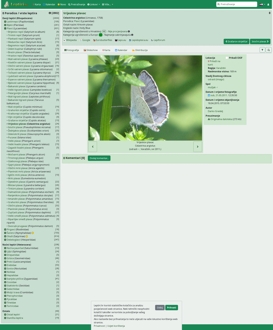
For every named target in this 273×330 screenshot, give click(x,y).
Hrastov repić (15, 55)
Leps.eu (121, 40)
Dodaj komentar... (99, 158)
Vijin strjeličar (15, 117)
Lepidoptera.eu (139, 40)
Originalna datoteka (221, 119)
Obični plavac (15, 205)
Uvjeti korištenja (116, 325)
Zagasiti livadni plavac (19, 147)
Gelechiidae (13, 289)
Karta (37, 4)
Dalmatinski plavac (18, 192)
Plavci (10, 28)
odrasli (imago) (216, 79)
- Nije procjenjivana (115, 31)
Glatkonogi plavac (17, 161)
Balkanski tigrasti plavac (21, 100)
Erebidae (11, 265)
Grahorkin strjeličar (18, 110)
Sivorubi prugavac (18, 226)
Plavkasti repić (16, 38)
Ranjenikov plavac (17, 195)
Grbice (10, 258)
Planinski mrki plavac (19, 171)
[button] (262, 4)
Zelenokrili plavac (17, 134)
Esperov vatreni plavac (20, 79)
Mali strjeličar (15, 106)
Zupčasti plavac (16, 212)
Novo (63, 4)
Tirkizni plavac (15, 188)
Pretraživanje (77, 4)
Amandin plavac (16, 198)
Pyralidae (12, 299)
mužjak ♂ (213, 87)
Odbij (160, 307)
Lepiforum (159, 40)
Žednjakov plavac (17, 130)
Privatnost (99, 325)
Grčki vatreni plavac (18, 69)
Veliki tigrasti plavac (18, 89)
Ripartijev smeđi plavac (20, 219)
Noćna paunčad (15, 248)
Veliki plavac (14, 140)
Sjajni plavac (14, 164)
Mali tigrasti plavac (18, 96)
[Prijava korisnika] (268, 4)
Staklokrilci (13, 285)
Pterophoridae (15, 295)
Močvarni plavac (17, 154)
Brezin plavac (15, 52)
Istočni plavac (15, 127)
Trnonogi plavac (16, 157)
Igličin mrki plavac (17, 175)
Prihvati (171, 307)
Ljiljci (9, 251)
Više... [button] (107, 4)
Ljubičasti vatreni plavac (21, 76)
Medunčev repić (16, 42)
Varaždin (221, 68)
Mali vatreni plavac (18, 59)
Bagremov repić (16, 45)
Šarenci (11, 232)
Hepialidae (12, 275)
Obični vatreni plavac (19, 65)
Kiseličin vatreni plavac (20, 62)
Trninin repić (15, 35)
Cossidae (11, 282)
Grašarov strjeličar (18, 120)
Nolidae (11, 271)
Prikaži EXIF (235, 57)
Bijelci (10, 25)
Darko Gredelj (215, 111)
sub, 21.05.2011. (219, 95)
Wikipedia (71, 40)
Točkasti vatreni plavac (20, 72)
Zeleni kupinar (15, 48)
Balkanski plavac (17, 86)
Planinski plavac (16, 209)
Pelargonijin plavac (18, 93)
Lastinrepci (13, 21)
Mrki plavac (14, 178)
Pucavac (12, 137)
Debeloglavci (14, 239)
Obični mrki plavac (18, 168)
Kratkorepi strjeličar (19, 113)
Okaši (10, 236)
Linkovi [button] (93, 4)
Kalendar (50, 4)
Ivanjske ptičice (15, 278)
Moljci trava (13, 292)
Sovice (10, 268)
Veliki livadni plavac (18, 144)
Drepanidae (13, 254)
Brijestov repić (15, 31)
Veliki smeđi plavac (18, 215)
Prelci (10, 261)
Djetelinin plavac (17, 181)
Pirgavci (11, 229)
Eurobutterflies (103, 40)
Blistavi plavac (15, 185)
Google (86, 40)
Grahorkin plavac (17, 202)
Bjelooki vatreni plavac (20, 82)
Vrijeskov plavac (17, 123)
